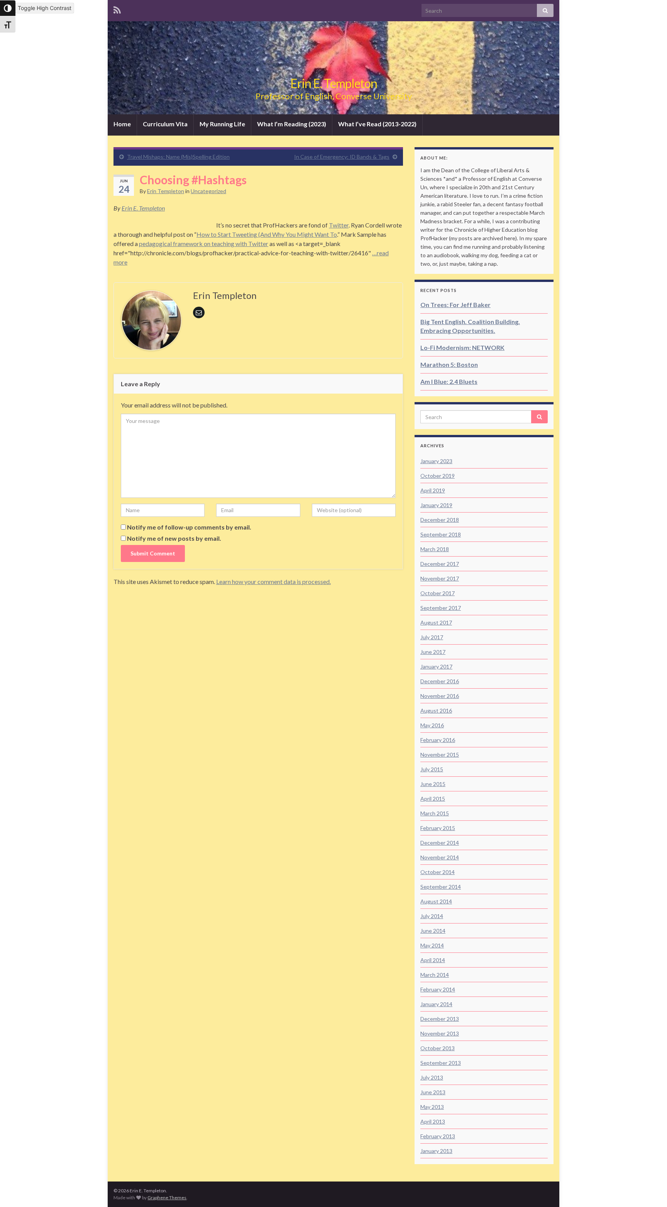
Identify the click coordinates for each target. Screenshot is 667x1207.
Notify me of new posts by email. (174, 538)
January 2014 (436, 1004)
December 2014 (439, 842)
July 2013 (431, 1077)
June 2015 (432, 784)
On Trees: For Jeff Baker (455, 304)
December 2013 (439, 1018)
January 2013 (436, 1151)
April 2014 (432, 960)
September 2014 (440, 886)
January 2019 (436, 505)
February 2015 (437, 828)
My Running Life (222, 123)
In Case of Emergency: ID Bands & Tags (341, 156)
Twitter (339, 225)
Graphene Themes (166, 1197)
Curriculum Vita (165, 123)
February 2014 (437, 989)
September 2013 (440, 1062)
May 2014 (432, 945)
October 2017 (437, 593)
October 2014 (437, 872)
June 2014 (432, 930)
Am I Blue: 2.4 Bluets (448, 381)
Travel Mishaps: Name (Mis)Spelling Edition (178, 156)
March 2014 (434, 974)
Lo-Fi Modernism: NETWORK (462, 347)
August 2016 (436, 710)
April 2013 (432, 1121)
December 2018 (439, 519)
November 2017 (439, 578)
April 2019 (432, 490)
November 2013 (439, 1033)
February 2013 (437, 1136)
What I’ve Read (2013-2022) (377, 123)
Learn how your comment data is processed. (273, 581)
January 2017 (436, 666)
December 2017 (439, 563)
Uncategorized (208, 191)
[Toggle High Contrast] (7, 8)
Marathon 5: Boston (449, 364)
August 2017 (436, 622)
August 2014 (436, 901)
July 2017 (431, 637)
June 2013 (432, 1092)
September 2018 (440, 534)
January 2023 (436, 461)
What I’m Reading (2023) (291, 123)
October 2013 (437, 1048)
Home (122, 123)
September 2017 (440, 607)
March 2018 (434, 549)
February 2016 (437, 740)
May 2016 (432, 725)
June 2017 (432, 651)
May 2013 (432, 1106)
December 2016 (439, 681)
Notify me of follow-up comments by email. (189, 527)
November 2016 (439, 696)
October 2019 (437, 475)
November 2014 (439, 857)
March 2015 (434, 813)
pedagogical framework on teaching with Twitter (203, 243)
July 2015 (431, 769)
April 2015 (432, 798)
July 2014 (431, 916)
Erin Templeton (165, 191)
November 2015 (439, 754)
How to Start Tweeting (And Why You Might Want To (266, 234)
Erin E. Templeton (333, 83)
